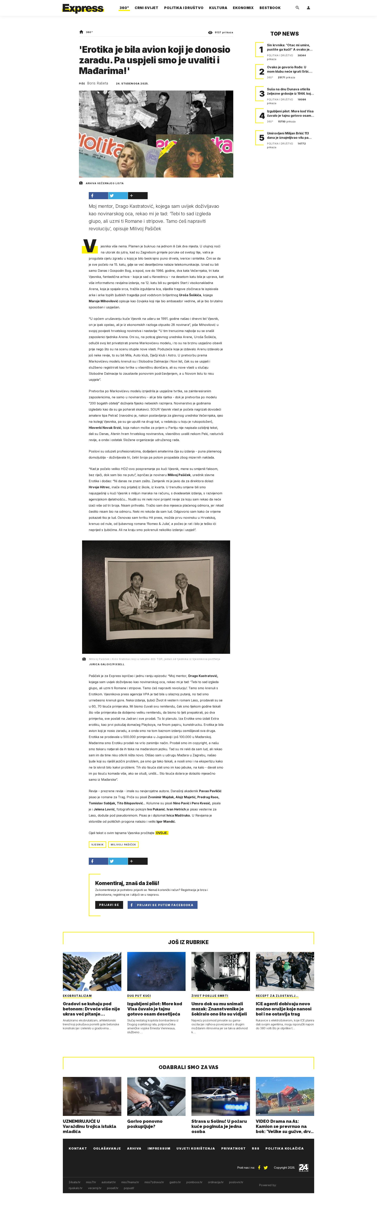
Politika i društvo (280, 55)
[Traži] (297, 7)
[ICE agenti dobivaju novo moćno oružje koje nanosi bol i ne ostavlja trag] (285, 971)
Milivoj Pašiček (123, 844)
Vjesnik (97, 844)
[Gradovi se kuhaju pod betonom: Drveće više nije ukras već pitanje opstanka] (92, 971)
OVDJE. (162, 833)
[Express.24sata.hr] (83, 7)
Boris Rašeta (97, 83)
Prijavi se (109, 904)
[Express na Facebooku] (259, 1166)
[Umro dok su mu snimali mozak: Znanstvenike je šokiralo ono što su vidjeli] (220, 971)
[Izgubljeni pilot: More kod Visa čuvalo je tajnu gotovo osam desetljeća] (156, 971)
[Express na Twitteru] (265, 1166)
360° (89, 32)
